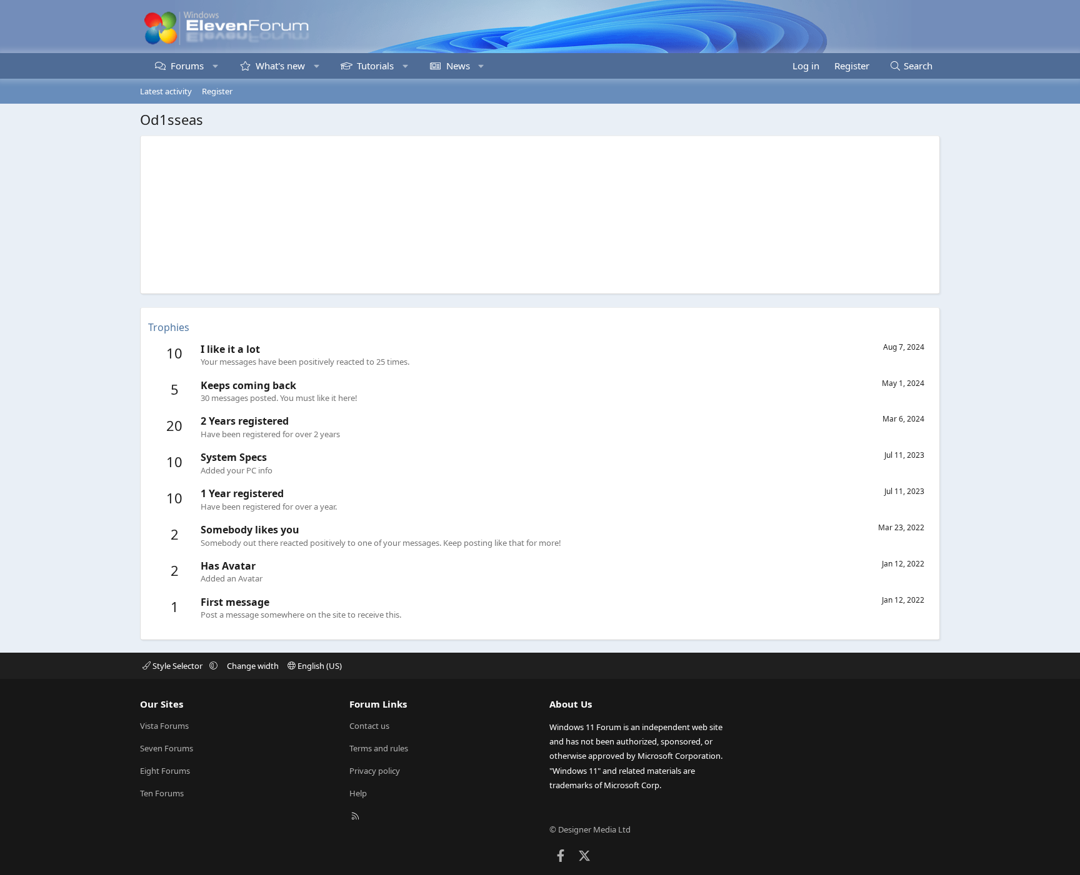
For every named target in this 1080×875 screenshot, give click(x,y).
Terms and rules (378, 748)
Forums (187, 65)
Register (217, 91)
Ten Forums (162, 793)
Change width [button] (253, 665)
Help (358, 793)
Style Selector (177, 665)
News (458, 65)
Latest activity (166, 91)
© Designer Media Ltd (590, 829)
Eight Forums (165, 770)
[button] (215, 66)
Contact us (369, 725)
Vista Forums (164, 725)
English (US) (319, 665)
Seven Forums (166, 748)
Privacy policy (374, 770)
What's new (280, 65)
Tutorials (375, 65)
